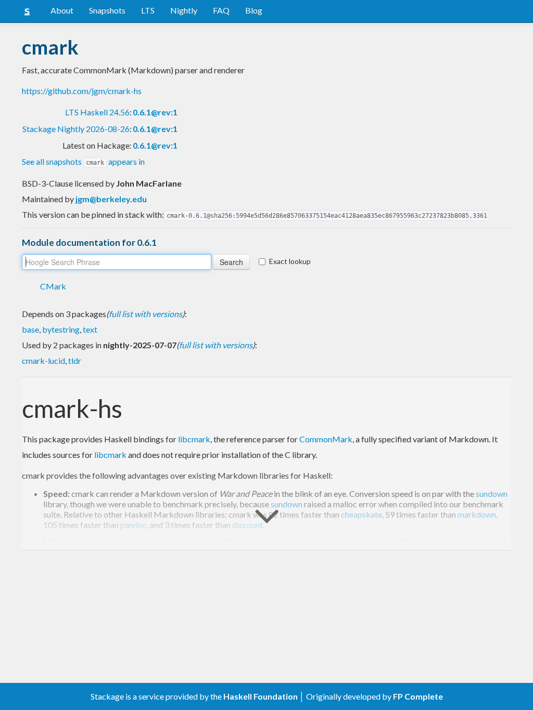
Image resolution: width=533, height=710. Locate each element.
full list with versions (145, 314)
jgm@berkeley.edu (111, 199)
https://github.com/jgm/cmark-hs (82, 91)
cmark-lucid (43, 360)
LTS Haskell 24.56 (97, 112)
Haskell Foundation (260, 696)
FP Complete (418, 696)
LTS (148, 10)
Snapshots (107, 10)
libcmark (194, 439)
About (61, 10)
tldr (74, 360)
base (30, 329)
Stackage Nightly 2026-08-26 (76, 129)
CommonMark (325, 439)
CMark (53, 286)
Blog (253, 10)
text (90, 329)
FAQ (221, 10)
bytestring (61, 329)
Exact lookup (290, 261)
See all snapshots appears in (83, 161)
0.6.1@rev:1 (155, 112)
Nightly (183, 10)
